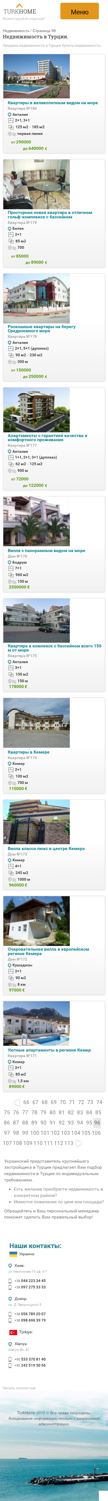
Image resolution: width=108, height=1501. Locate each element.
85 (98, 1113)
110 (38, 1143)
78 (34, 1113)
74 (99, 1102)
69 (54, 1102)
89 (34, 1123)
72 (81, 1102)
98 (16, 1133)
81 (62, 1113)
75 (7, 1113)
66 (26, 1102)
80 (53, 1113)
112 (58, 1143)
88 (25, 1123)
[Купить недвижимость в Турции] (20, 8)
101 (45, 1133)
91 (53, 1123)
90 (43, 1123)
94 (80, 1123)
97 (7, 1133)
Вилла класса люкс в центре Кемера (46, 849)
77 (25, 1113)
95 (89, 1123)
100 (34, 1133)
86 (7, 1123)
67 (35, 1102)
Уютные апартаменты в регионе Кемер (49, 1050)
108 (17, 1143)
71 (72, 1102)
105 (86, 1133)
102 (55, 1133)
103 (65, 1133)
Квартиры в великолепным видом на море (53, 103)
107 (7, 1143)
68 (45, 1102)
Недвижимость (16, 30)
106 (96, 1133)
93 (71, 1123)
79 (43, 1113)
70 (63, 1102)
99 (25, 1133)
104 (75, 1133)
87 (16, 1123)
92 (62, 1123)
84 (89, 1113)
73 (90, 1102)
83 (80, 1113)
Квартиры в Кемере (29, 752)
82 (71, 1113)
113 (68, 1143)
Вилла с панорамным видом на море (46, 551)
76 (16, 1113)
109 (27, 1143)
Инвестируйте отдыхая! (24, 18)
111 (48, 1143)
